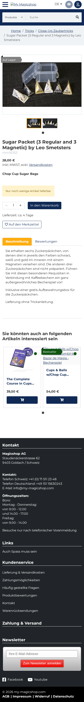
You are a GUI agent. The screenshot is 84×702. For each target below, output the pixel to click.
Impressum (22, 696)
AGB (5, 696)
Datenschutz (63, 696)
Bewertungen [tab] (46, 241)
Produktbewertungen (19, 595)
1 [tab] (42, 132)
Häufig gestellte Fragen (20, 588)
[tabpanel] (34, 123)
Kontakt (8, 603)
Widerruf (42, 696)
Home (16, 31)
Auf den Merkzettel (23, 224)
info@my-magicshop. (30, 488)
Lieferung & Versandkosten (23, 572)
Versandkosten (41, 165)
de (57, 4)
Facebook (15, 679)
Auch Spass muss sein (19, 551)
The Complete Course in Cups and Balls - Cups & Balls (22, 381)
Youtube (40, 679)
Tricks (29, 31)
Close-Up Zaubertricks (55, 31)
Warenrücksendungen (20, 611)
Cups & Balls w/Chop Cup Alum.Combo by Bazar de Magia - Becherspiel (60, 372)
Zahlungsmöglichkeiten (21, 580)
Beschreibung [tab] (17, 241)
